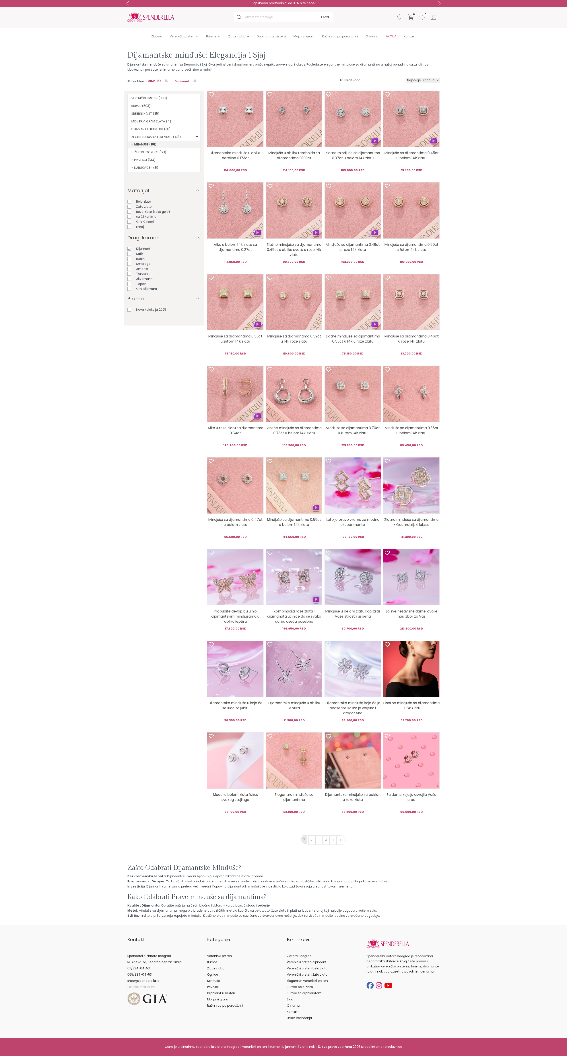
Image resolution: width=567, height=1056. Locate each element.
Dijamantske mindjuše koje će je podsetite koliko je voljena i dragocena (352, 708)
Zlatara (156, 36)
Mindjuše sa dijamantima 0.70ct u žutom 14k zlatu (353, 430)
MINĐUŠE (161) (145, 144)
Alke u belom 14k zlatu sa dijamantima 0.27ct (235, 247)
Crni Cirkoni (145, 221)
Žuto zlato (144, 206)
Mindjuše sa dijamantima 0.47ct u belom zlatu (235, 522)
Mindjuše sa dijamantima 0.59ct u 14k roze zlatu (294, 339)
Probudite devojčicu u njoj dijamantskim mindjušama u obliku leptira (235, 616)
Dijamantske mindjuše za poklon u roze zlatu (353, 797)
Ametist (142, 269)
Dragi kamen (143, 237)
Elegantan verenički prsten (307, 980)
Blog (290, 999)
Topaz (141, 284)
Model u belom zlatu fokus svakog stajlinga (235, 797)
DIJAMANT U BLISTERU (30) (151, 129)
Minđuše (213, 980)
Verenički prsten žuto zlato (307, 974)
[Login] (434, 17)
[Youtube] (388, 985)
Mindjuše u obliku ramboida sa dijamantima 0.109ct (294, 155)
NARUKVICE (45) (146, 167)
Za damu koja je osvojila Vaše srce (411, 797)
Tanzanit (143, 273)
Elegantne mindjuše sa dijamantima (294, 797)
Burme (212, 962)
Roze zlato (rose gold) (153, 211)
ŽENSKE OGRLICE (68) (150, 152)
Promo (135, 298)
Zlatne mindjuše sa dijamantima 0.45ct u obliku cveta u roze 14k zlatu (294, 249)
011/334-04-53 (138, 968)
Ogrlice (212, 974)
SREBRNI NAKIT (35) (145, 113)
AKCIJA (391, 36)
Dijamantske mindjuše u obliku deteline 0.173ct (235, 155)
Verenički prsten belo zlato (307, 968)
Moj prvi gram (304, 36)
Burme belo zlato (300, 987)
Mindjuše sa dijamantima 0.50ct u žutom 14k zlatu (411, 247)
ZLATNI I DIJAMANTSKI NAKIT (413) (156, 137)
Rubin (140, 259)
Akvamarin (144, 279)
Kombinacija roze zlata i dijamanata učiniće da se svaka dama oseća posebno (294, 616)
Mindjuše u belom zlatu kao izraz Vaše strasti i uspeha (353, 614)
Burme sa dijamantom (304, 993)
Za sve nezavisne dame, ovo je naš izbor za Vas (411, 614)
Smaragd (143, 264)
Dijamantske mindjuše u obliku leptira (294, 705)
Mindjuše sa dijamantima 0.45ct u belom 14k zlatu (411, 155)
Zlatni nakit (215, 968)
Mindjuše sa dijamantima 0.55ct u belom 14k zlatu (294, 522)
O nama (371, 36)
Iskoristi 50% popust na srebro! (283, 3)
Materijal (138, 190)
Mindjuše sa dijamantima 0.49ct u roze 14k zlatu (353, 247)
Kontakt (410, 36)
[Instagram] (379, 985)
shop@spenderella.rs (143, 980)
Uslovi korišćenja (299, 1018)
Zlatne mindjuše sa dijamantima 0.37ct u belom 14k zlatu (352, 155)
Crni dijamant (146, 289)
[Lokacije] (399, 17)
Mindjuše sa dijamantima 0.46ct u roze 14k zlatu (411, 339)
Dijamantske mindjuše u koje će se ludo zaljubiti (235, 705)
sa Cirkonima (146, 216)
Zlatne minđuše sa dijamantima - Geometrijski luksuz (411, 522)
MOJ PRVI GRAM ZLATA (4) (151, 121)
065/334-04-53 (139, 974)
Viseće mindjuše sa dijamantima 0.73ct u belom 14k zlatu (294, 430)
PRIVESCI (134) (145, 160)
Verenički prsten (219, 956)
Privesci (213, 987)
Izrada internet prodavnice (381, 1046)
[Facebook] (370, 985)
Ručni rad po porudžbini (340, 36)
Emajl (140, 227)
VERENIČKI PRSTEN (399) (149, 98)
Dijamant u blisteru (271, 36)
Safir (139, 254)
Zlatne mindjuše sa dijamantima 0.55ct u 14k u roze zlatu (352, 339)
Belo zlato (143, 201)
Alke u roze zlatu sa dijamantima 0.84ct (235, 430)
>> (341, 840)
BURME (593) (141, 106)
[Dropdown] (197, 136)
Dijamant (143, 248)
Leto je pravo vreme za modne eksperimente (352, 522)
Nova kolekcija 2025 (151, 309)
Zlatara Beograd (299, 956)
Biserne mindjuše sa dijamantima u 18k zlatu (411, 705)
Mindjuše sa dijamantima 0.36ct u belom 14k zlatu (411, 430)
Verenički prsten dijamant (306, 962)
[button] (439, 3)
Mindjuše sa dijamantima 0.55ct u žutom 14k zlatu (235, 339)
